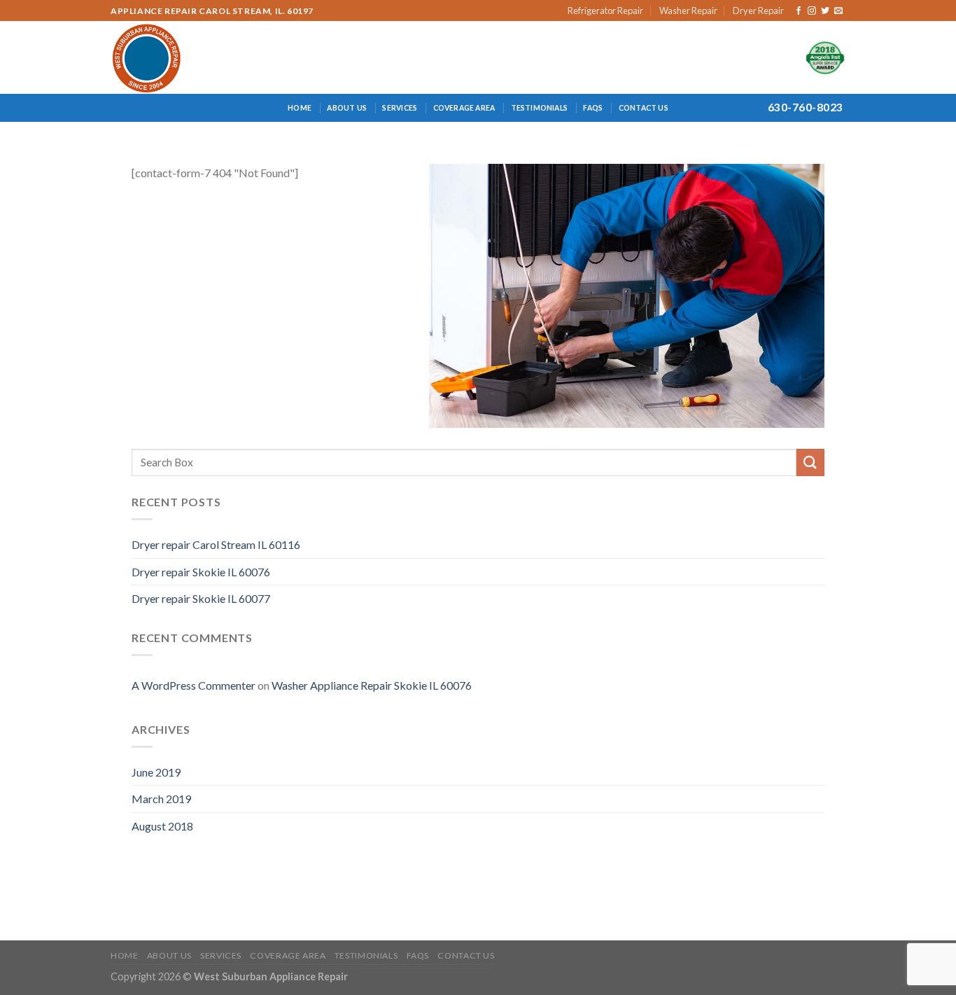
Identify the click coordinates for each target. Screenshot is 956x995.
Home (299, 108)
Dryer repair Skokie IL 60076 (201, 571)
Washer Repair (688, 10)
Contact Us (643, 108)
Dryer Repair (758, 10)
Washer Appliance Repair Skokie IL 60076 (372, 685)
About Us (347, 108)
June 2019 (156, 772)
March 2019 (161, 798)
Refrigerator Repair (605, 10)
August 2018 (162, 826)
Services (399, 108)
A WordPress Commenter (193, 685)
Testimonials (539, 108)
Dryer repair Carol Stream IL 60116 (216, 544)
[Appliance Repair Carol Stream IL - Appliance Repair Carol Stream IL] (172, 57)
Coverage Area (464, 108)
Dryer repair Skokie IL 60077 (201, 598)
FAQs (593, 108)
